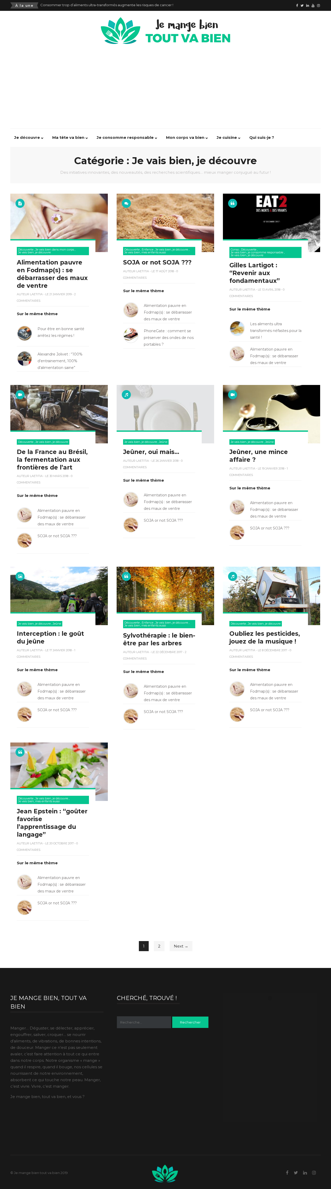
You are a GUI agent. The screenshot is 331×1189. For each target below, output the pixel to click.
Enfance (147, 249)
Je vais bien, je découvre (34, 252)
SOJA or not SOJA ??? (157, 262)
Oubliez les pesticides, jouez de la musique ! (264, 637)
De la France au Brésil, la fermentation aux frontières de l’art (52, 459)
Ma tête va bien (68, 137)
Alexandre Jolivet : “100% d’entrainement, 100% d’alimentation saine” (59, 361)
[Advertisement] (168, 84)
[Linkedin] (307, 5)
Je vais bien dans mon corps (54, 249)
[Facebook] (297, 5)
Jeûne (163, 442)
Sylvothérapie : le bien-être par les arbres (159, 639)
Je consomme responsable (125, 137)
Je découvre (27, 137)
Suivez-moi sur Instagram (273, 1007)
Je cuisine (227, 137)
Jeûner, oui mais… (151, 452)
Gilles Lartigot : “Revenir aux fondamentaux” (254, 273)
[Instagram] (318, 5)
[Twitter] (302, 5)
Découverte (25, 249)
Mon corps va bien (185, 137)
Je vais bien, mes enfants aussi (145, 252)
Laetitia (36, 294)
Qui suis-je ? (261, 137)
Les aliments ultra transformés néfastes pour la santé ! (276, 331)
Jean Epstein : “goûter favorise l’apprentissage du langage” (52, 823)
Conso (235, 249)
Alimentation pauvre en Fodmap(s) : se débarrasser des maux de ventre (100, 5)
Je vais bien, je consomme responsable (257, 252)
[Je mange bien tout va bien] (165, 20)
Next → (181, 946)
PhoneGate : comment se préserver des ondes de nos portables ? (169, 338)
